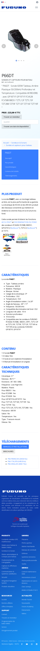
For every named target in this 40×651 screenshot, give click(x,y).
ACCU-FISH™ (7, 222)
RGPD (17, 644)
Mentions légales (7, 644)
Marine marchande (28, 546)
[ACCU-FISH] (9, 237)
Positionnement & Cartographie (8, 561)
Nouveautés (26, 603)
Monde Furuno (27, 600)
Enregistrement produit (9, 630)
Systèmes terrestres (29, 557)
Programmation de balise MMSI (8, 622)
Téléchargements (11, 176)
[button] (3, 2)
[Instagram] (31, 644)
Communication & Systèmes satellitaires (9, 573)
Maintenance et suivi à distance (29, 582)
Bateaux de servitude (29, 550)
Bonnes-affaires (7, 603)
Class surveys (26, 587)
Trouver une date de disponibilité (16, 126)
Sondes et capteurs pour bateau (19, 145)
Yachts (24, 564)
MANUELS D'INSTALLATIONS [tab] (15, 446)
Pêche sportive (27, 543)
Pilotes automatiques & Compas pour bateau (10, 555)
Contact (4, 614)
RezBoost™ (15, 228)
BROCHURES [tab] (8, 451)
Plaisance (25, 539)
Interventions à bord (29, 577)
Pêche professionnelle (29, 560)
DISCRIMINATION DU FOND (25, 222)
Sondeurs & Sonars (19, 143)
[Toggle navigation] (36, 7)
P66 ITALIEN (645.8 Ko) (17, 461)
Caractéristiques (10, 167)
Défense (25, 553)
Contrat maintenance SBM (29, 573)
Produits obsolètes (8, 586)
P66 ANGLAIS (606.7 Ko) (17, 464)
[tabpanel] (20, 40)
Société (4, 600)
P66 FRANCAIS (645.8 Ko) (17, 459)
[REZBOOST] (22, 237)
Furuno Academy (27, 607)
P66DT (8, 152)
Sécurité (4, 577)
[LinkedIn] (36, 644)
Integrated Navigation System (9, 582)
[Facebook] (22, 644)
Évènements (26, 610)
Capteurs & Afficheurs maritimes (9, 567)
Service (4, 627)
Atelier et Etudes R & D (30, 590)
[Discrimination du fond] (7, 250)
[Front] (14, 7)
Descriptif (8, 158)
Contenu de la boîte (12, 171)
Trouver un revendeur (12, 117)
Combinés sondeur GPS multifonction (10, 540)
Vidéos (24, 614)
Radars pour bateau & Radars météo (9, 546)
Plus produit (9, 163)
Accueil (6, 143)
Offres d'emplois (7, 607)
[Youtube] (27, 644)
